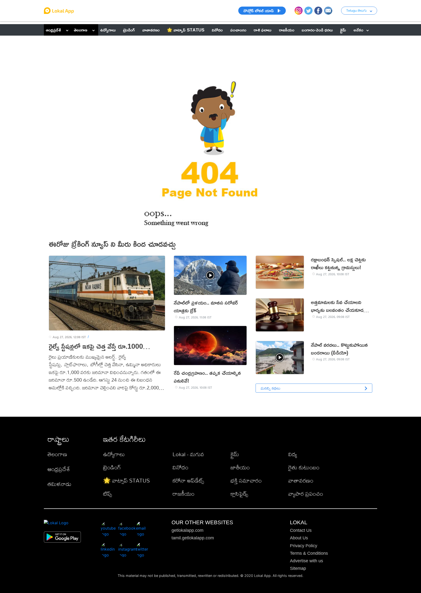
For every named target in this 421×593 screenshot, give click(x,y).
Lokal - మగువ (188, 454)
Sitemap (298, 568)
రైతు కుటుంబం (303, 467)
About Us (299, 537)
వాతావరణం (300, 480)
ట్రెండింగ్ (112, 467)
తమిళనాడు (59, 484)
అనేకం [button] (358, 30)
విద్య (292, 454)
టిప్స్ (107, 493)
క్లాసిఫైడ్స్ (239, 493)
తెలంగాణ (80, 30)
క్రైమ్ (234, 454)
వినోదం (180, 467)
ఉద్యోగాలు (114, 454)
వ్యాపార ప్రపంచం (305, 493)
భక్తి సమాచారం (246, 480)
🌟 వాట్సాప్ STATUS (126, 480)
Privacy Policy (303, 545)
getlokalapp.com (187, 530)
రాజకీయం (183, 493)
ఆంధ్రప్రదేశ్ (53, 30)
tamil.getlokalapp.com (193, 537)
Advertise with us (306, 560)
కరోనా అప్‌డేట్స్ (188, 480)
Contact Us (301, 530)
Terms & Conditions (309, 553)
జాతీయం (240, 467)
